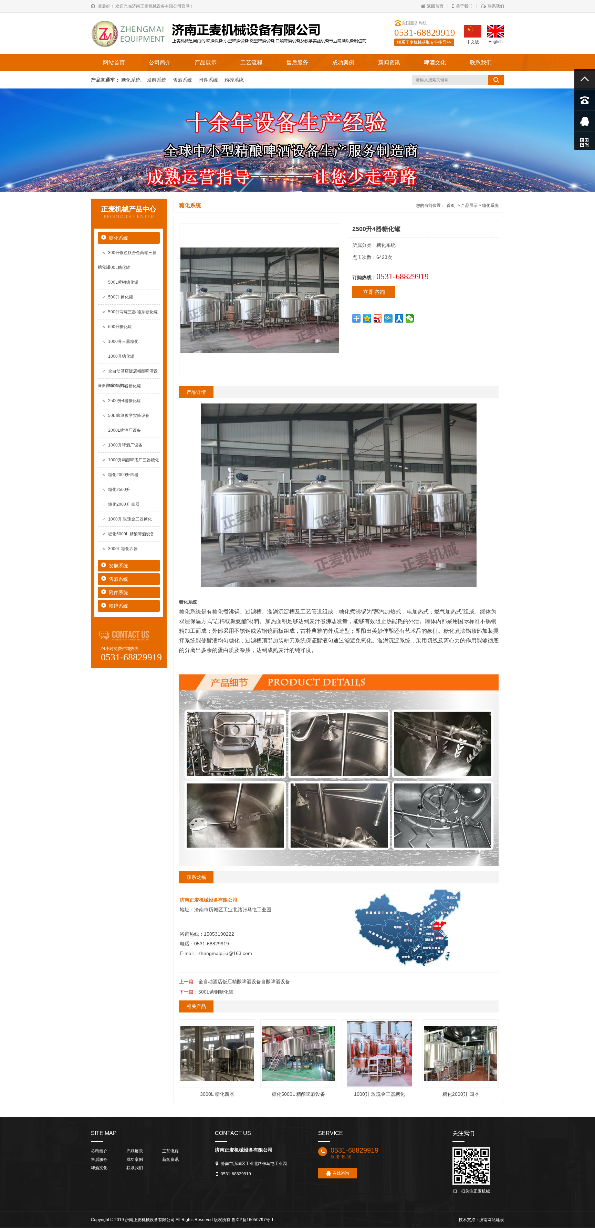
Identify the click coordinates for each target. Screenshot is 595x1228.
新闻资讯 (389, 62)
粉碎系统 (234, 80)
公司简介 (160, 62)
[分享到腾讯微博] (388, 318)
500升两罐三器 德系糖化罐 (133, 311)
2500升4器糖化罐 (124, 400)
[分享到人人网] (399, 318)
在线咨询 (341, 1173)
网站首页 (114, 62)
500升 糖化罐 (120, 297)
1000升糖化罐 (121, 356)
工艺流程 (251, 62)
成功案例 (343, 62)
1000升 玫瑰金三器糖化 (130, 519)
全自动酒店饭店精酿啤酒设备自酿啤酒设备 (244, 981)
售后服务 (297, 62)
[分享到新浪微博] (378, 318)
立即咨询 (374, 292)
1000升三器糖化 (123, 341)
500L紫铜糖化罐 (123, 282)
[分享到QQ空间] (367, 318)
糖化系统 (131, 80)
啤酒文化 (435, 62)
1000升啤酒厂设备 (125, 445)
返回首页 (435, 6)
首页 (451, 205)
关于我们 (464, 6)
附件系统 (209, 80)
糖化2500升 (119, 489)
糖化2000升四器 (123, 474)
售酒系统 (183, 80)
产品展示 (206, 62)
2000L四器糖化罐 (124, 386)
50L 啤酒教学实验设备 (128, 415)
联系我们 (496, 6)
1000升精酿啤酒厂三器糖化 (133, 460)
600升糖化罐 (120, 326)
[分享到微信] (410, 318)
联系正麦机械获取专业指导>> (424, 42)
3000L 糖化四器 (123, 548)
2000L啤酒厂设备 (124, 430)
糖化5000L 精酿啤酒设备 (131, 534)
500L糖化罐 (119, 267)
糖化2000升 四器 (123, 504)
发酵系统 (157, 80)
